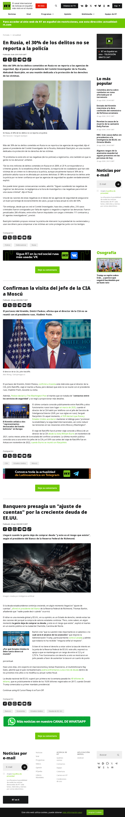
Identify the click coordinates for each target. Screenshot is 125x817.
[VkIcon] (82, 6)
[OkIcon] (104, 6)
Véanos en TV (69, 5)
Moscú (34, 463)
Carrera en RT (62, 775)
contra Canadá (75, 637)
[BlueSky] (100, 6)
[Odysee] (107, 763)
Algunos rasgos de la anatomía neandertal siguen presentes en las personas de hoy (108, 154)
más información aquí (72, 812)
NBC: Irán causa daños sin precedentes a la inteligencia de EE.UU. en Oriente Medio (109, 138)
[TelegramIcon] (95, 6)
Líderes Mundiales (40, 776)
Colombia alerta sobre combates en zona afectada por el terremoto (108, 93)
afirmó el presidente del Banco (26, 608)
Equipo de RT (111, 14)
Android (80, 758)
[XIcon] (91, 6)
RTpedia (39, 771)
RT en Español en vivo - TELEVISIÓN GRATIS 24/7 (108, 54)
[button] (109, 41)
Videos (38, 764)
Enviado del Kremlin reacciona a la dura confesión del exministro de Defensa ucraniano (109, 109)
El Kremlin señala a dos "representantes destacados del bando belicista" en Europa (14, 425)
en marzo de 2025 (68, 407)
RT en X (15, 799)
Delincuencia (21, 245)
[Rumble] (86, 6)
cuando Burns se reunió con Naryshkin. (49, 442)
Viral (28, 14)
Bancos (8, 711)
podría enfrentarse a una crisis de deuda (60, 669)
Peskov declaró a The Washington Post (29, 395)
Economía (21, 711)
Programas (46, 14)
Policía (7, 245)
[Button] (56, 6)
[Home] (7, 6)
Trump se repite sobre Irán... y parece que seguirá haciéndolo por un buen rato (108, 279)
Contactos (61, 764)
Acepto (108, 192)
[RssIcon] (108, 767)
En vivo (41, 5)
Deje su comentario (47, 269)
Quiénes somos (60, 759)
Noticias (12, 14)
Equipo (59, 767)
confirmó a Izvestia (47, 384)
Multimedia (87, 14)
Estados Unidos (20, 463)
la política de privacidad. (108, 192)
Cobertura (61, 771)
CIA (6, 463)
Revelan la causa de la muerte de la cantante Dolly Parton (108, 124)
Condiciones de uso (61, 780)
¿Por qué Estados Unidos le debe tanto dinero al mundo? (16, 651)
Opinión (67, 14)
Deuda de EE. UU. (55, 711)
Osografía (106, 252)
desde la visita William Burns (61, 433)
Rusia (34, 245)
